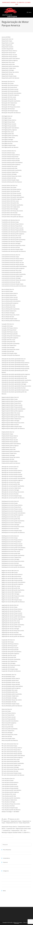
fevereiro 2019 (5, 865)
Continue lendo (8, 837)
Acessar (3, 893)
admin (5, 819)
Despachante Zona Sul (12, 822)
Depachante (6, 821)
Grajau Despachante (24, 822)
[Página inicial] (2, 28)
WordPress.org (5, 899)
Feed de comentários (6, 897)
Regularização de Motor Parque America (13, 28)
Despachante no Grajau (7, 880)
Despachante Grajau (16, 821)
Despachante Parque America (15, 815)
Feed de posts (5, 895)
